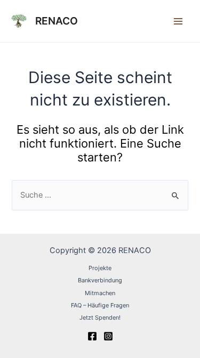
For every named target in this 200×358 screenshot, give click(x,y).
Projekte (100, 268)
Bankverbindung (100, 280)
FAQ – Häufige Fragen (100, 305)
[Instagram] (108, 336)
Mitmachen (100, 293)
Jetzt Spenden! (100, 317)
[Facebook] (92, 336)
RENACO (56, 20)
